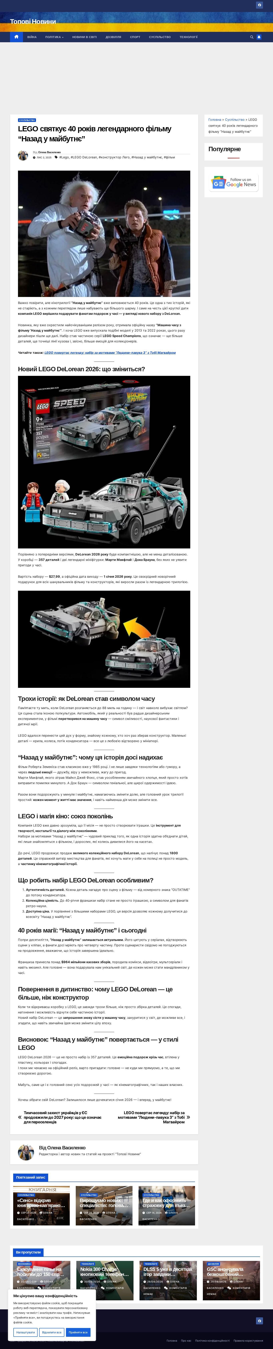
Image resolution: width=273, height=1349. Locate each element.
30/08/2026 (29, 1281)
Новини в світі (84, 37)
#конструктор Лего (114, 157)
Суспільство (160, 37)
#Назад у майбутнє (147, 157)
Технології (189, 37)
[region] (52, 1315)
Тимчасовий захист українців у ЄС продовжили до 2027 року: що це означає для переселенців (63, 1117)
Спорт (135, 37)
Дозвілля (113, 37)
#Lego (64, 157)
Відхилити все (51, 1332)
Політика (53, 37)
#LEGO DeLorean (84, 157)
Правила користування (248, 1340)
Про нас (186, 1340)
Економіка (24, 1264)
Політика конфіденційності (212, 1340)
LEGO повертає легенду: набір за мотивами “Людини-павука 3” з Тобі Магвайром (110, 353)
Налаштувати (25, 1332)
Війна (32, 37)
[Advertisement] (136, 72)
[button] (251, 37)
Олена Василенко (49, 152)
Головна (214, 120)
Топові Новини (33, 21)
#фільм (169, 157)
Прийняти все (78, 1332)
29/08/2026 (155, 1281)
